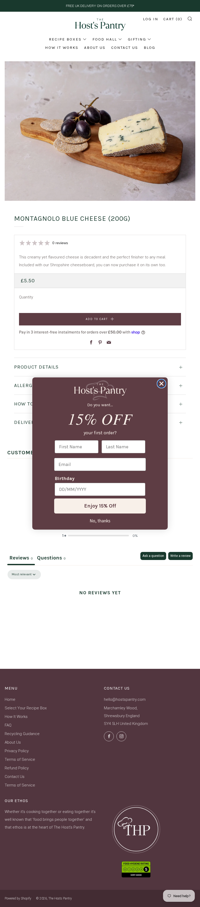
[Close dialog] (161, 383)
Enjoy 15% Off (100, 506)
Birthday (64, 478)
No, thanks (100, 520)
